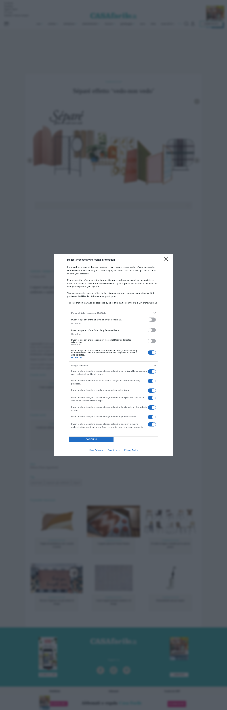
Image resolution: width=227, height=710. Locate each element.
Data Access (113, 450)
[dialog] (113, 355)
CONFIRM (91, 439)
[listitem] (113, 312)
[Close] (167, 260)
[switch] (152, 320)
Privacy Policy (131, 450)
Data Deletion (96, 450)
